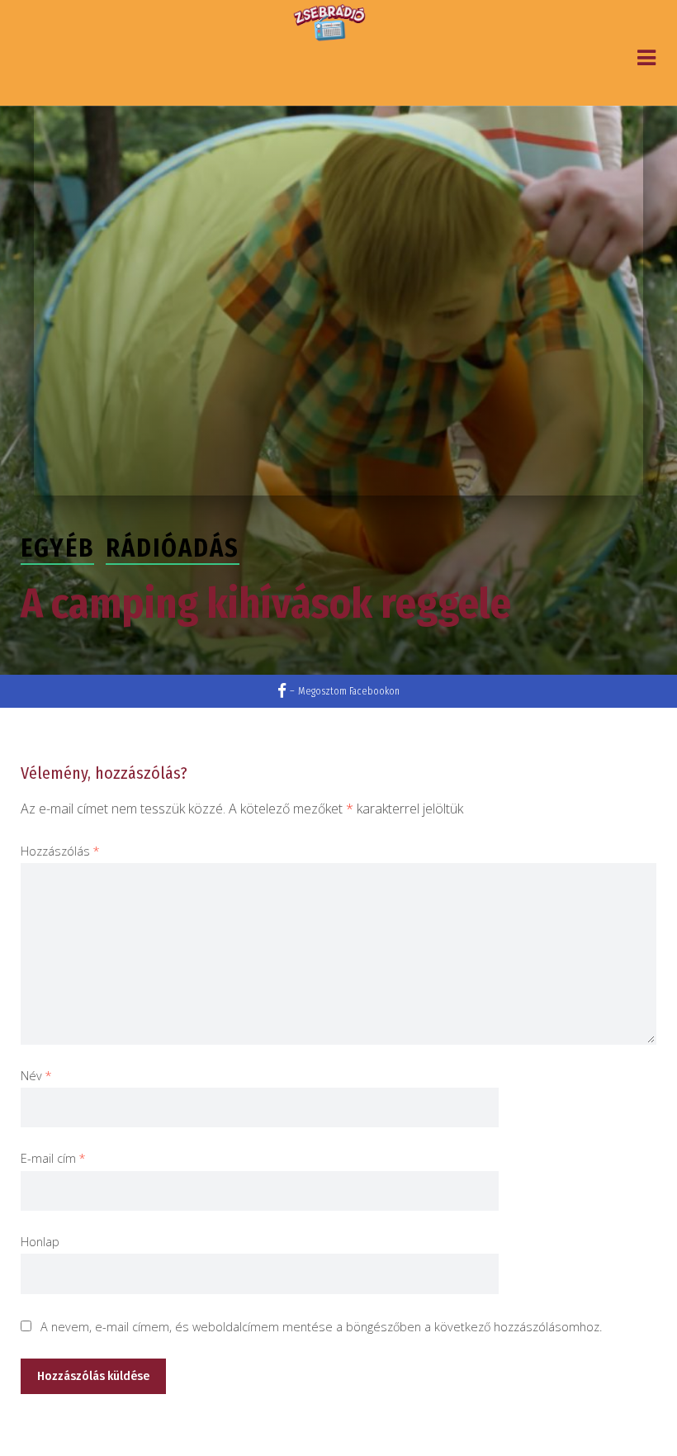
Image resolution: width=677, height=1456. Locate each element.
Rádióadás (172, 548)
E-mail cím (53, 1158)
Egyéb (57, 548)
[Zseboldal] (330, 23)
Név (36, 1076)
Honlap (40, 1242)
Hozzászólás (60, 851)
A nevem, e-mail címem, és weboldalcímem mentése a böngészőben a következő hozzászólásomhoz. (321, 1327)
